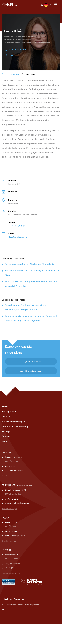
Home (5, 406)
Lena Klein (30, 74)
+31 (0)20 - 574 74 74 (31, 361)
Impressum (34, 604)
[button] (55, 4)
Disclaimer (11, 604)
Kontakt (5, 441)
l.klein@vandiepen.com (31, 370)
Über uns (6, 436)
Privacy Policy (23, 604)
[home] (9, 5)
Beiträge (6, 431)
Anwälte (15, 74)
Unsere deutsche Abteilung (15, 426)
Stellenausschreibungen (13, 421)
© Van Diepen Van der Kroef (13, 599)
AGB (4, 604)
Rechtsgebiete (9, 411)
